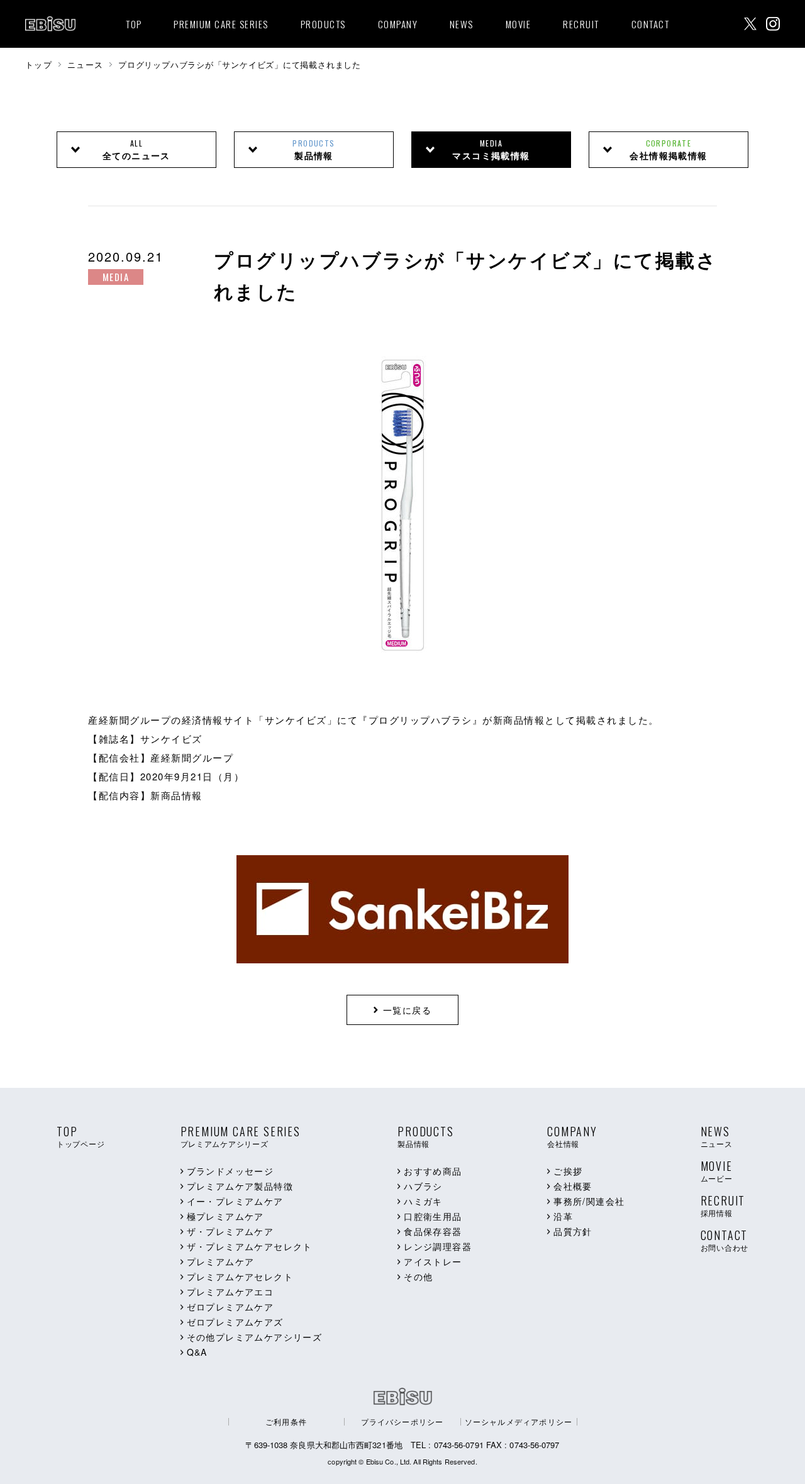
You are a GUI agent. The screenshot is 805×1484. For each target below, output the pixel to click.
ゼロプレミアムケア (230, 1306)
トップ (38, 64)
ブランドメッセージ (230, 1171)
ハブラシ (423, 1186)
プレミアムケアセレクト (240, 1276)
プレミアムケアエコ (230, 1291)
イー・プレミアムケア (235, 1201)
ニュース (85, 64)
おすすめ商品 (433, 1171)
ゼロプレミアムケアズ (235, 1321)
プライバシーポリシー (402, 1421)
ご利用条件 (286, 1421)
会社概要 (572, 1186)
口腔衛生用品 (433, 1216)
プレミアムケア (221, 1261)
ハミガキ (423, 1201)
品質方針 (572, 1231)
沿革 (563, 1216)
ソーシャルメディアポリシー (519, 1421)
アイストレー (433, 1261)
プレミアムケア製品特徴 (240, 1186)
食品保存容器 (433, 1231)
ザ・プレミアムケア (230, 1231)
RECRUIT (581, 24)
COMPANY (398, 24)
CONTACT (650, 24)
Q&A (197, 1352)
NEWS (462, 24)
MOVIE (518, 24)
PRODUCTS (323, 24)
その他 (418, 1276)
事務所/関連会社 (589, 1201)
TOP (134, 24)
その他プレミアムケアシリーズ (255, 1337)
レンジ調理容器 (438, 1246)
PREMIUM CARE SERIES (221, 24)
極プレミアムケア (225, 1216)
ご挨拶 (567, 1171)
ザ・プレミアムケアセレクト (250, 1246)
